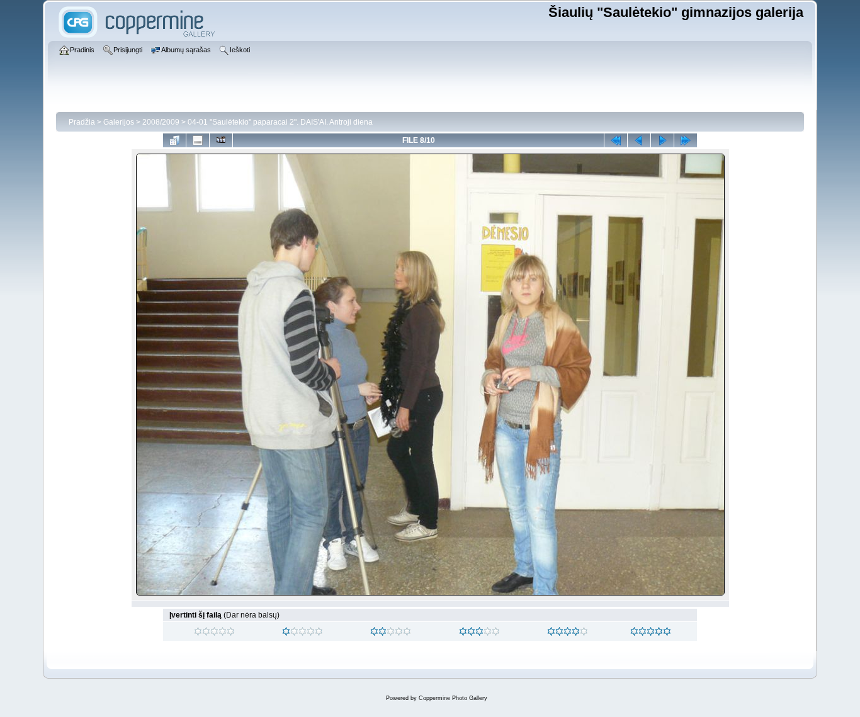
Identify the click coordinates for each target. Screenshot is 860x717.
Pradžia (82, 122)
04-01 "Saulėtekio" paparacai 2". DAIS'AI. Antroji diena (280, 122)
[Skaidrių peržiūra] (221, 140)
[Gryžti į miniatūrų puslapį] (174, 140)
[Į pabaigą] (685, 140)
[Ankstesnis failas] (639, 140)
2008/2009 (160, 122)
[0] (198, 631)
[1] (286, 631)
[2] (374, 631)
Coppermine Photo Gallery (453, 698)
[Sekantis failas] (662, 140)
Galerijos (118, 122)
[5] (634, 631)
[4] (551, 631)
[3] (463, 631)
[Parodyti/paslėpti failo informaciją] (197, 140)
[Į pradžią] (615, 140)
